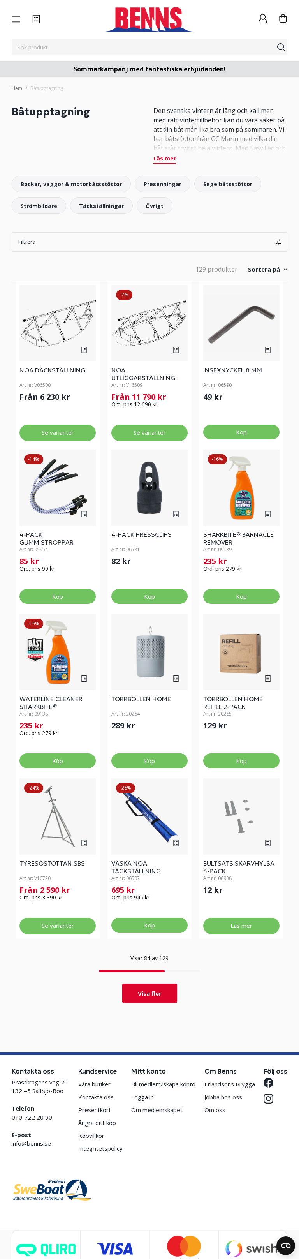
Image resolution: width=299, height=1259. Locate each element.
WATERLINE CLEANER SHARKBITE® (51, 703)
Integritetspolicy (100, 1148)
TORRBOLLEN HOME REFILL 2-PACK (233, 703)
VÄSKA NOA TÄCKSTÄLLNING (136, 867)
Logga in (142, 1097)
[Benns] (149, 19)
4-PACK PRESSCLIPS (141, 534)
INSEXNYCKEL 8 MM (232, 370)
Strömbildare (39, 206)
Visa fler (150, 993)
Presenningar (162, 184)
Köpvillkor (91, 1135)
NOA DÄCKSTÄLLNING (52, 370)
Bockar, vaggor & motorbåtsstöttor (71, 184)
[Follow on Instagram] (268, 1099)
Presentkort (94, 1110)
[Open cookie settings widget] (285, 1245)
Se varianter (58, 432)
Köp (241, 432)
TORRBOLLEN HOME (141, 699)
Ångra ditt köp (97, 1123)
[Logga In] (263, 19)
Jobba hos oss (223, 1097)
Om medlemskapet (157, 1110)
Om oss (214, 1110)
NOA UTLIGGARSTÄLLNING (143, 374)
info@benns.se (31, 1143)
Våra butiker (94, 1084)
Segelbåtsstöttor (227, 184)
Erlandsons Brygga (229, 1084)
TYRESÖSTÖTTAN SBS (52, 863)
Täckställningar (101, 206)
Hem (17, 88)
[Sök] (281, 47)
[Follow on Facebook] (268, 1083)
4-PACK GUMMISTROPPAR (46, 538)
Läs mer (164, 159)
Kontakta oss (96, 1097)
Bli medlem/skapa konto (163, 1084)
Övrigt (155, 206)
